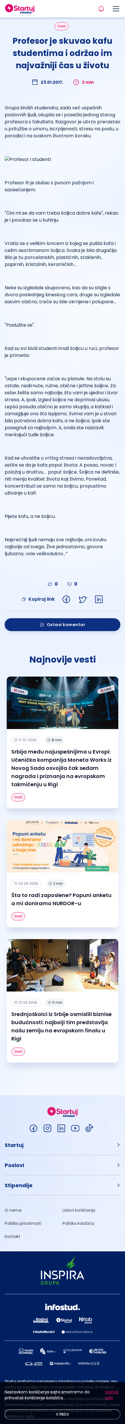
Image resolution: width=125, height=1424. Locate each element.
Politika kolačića (78, 1223)
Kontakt (12, 1236)
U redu (62, 1414)
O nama (13, 1210)
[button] (62, 1145)
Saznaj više (111, 1395)
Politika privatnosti (23, 1223)
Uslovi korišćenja (79, 1210)
